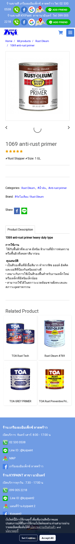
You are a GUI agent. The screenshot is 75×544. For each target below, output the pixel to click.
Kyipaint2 (16, 514)
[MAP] (40, 21)
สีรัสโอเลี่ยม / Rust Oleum (29, 196)
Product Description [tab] (20, 229)
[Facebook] (24, 21)
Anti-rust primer (57, 188)
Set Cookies (28, 537)
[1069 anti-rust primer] (37, 86)
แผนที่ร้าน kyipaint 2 (22, 506)
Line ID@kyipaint (21, 450)
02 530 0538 (17, 442)
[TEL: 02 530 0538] (5, 442)
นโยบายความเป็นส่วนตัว (43, 527)
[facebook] (24, 9)
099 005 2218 (18, 490)
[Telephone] (16, 21)
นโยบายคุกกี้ (12, 531)
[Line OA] (58, 9)
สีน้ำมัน (42, 188)
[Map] (40, 9)
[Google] (31, 9)
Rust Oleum (28, 188)
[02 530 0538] (16, 9)
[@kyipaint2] (58, 21)
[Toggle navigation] (70, 33)
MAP (12, 458)
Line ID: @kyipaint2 (21, 498)
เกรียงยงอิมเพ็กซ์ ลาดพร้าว (26, 466)
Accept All (48, 537)
